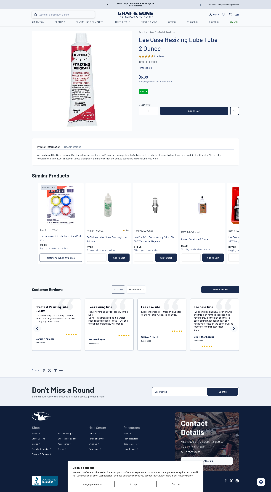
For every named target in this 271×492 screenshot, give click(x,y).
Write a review (220, 289)
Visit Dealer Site (214, 4)
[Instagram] (237, 481)
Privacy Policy (185, 475)
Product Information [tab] (48, 146)
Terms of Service (96, 438)
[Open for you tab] (261, 482)
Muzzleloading (64, 433)
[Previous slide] (107, 4)
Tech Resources (131, 438)
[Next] (234, 328)
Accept (134, 484)
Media (126, 433)
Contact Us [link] (207, 460)
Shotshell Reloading (67, 438)
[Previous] (37, 328)
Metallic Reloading (40, 449)
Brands (61, 449)
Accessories (63, 443)
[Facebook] (44, 370)
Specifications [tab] (72, 146)
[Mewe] (61, 370)
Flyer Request (130, 449)
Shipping (93, 443)
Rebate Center (130, 443)
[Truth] (55, 370)
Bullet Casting (38, 438)
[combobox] (59, 14)
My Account (94, 449)
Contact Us (94, 433)
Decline (176, 484)
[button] (146, 56)
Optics (35, 443)
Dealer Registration (230, 4)
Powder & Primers (40, 454)
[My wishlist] (223, 14)
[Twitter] (49, 370)
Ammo (35, 433)
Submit (222, 391)
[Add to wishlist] (234, 111)
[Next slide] (160, 4)
